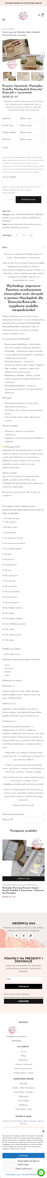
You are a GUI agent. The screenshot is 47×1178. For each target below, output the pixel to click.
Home (4, 29)
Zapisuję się (23, 986)
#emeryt (10, 224)
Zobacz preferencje (23, 1169)
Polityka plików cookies (13, 1174)
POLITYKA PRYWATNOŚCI (31, 1174)
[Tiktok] (30, 935)
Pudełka (24, 218)
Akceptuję (23, 1156)
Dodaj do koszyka (28, 199)
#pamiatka (28, 224)
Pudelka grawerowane (11, 218)
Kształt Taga (7, 125)
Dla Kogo (6, 139)
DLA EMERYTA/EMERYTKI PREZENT (27, 215)
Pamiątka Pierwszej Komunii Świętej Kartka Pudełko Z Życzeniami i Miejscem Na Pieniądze (23, 890)
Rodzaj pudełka (9, 132)
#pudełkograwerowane (20, 228)
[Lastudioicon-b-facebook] (16, 935)
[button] (43, 1131)
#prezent (37, 224)
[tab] (23, 247)
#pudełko (6, 228)
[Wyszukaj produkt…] (39, 15)
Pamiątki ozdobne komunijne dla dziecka (19, 885)
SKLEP (11, 29)
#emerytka (19, 224)
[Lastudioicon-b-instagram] (23, 935)
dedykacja (6, 118)
